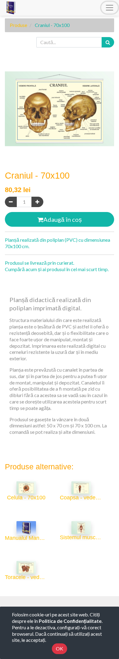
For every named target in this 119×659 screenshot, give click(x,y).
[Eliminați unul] (11, 202)
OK (59, 648)
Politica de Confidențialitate (70, 621)
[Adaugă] (37, 202)
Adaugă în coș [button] (62, 219)
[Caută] (108, 42)
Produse (18, 25)
